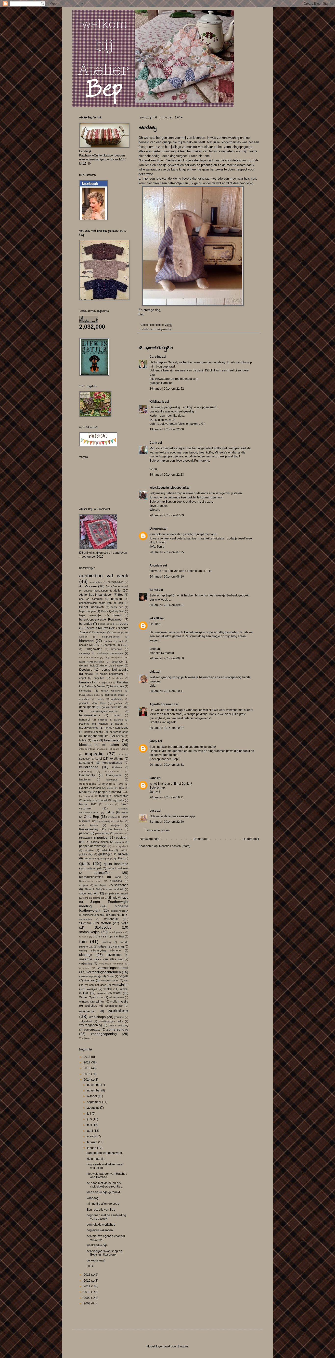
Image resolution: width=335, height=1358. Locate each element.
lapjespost (112, 779)
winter (117, 993)
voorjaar (89, 980)
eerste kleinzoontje (115, 669)
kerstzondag (88, 767)
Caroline (155, 356)
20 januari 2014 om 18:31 (167, 764)
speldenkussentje (93, 914)
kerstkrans (116, 758)
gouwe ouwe (109, 707)
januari (92, 1148)
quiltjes (119, 858)
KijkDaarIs (157, 401)
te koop (83, 936)
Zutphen (84, 1038)
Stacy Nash (116, 915)
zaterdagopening (90, 1025)
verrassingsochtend (113, 968)
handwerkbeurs (89, 715)
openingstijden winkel (110, 821)
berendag (85, 623)
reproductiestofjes (91, 877)
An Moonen (88, 586)
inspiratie (94, 753)
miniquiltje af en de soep (103, 1203)
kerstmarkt (86, 762)
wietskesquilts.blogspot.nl (168, 487)
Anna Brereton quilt (117, 586)
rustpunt (84, 885)
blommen (86, 641)
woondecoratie (114, 1005)
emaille (89, 673)
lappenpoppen (87, 783)
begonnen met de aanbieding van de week (106, 1217)
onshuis (112, 817)
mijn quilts (118, 800)
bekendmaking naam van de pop (101, 602)
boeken (83, 644)
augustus (93, 1107)
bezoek (116, 632)
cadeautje (84, 653)
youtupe (119, 1017)
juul (121, 754)
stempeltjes (85, 919)
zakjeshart (85, 1021)
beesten (116, 599)
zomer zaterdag (118, 1025)
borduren (110, 644)
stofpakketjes (89, 932)
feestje (101, 686)
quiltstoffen (102, 873)
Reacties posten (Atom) (174, 846)
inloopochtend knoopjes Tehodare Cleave (103, 749)
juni (90, 1119)
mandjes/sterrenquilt (95, 800)
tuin (83, 941)
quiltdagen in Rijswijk (113, 854)
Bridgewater (93, 649)
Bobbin (108, 641)
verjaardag (85, 963)
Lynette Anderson (90, 787)
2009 (87, 1298)
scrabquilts (101, 885)
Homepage (200, 839)
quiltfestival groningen (96, 858)
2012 (87, 1280)
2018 (87, 1057)
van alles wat (113, 959)
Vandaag (93, 1198)
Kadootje (84, 758)
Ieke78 (154, 618)
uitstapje (85, 955)
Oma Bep (91, 817)
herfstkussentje (93, 731)
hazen (119, 723)
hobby (83, 740)
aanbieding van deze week (105, 1153)
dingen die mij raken (112, 665)
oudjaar (115, 825)
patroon (84, 833)
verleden (84, 968)
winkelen (102, 993)
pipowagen (85, 837)
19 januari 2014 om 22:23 (167, 474)
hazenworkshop (88, 727)
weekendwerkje (97, 1245)
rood (118, 877)
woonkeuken (87, 1011)
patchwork (115, 829)
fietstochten (117, 686)
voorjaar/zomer (110, 980)
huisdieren (112, 740)
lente (121, 783)
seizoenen (121, 885)
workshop (118, 1010)
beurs (123, 623)
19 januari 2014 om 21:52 (167, 388)
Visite (110, 976)
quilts (84, 863)
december (94, 1085)
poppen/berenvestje (92, 846)
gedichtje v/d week (91, 699)
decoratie (117, 661)
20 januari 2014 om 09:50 (167, 658)
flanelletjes (85, 690)
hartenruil (84, 719)
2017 (87, 1062)
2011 (87, 1286)
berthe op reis (106, 623)
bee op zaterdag (91, 598)
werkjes (92, 989)
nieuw (124, 812)
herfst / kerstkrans (116, 727)
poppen (119, 842)
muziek (109, 804)
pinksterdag (102, 833)
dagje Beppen (112, 657)
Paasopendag (88, 829)
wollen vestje (119, 1001)
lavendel (107, 783)
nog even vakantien (100, 1230)
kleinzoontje (87, 775)
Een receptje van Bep (101, 1209)
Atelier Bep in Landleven (96, 594)
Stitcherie (85, 923)
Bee (121, 594)
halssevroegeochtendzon (104, 711)
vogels (123, 976)
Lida (152, 671)
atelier (117, 590)
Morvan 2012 (88, 804)
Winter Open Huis (91, 997)
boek (121, 641)
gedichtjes (117, 699)
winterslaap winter (91, 1001)
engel (82, 678)
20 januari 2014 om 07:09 (167, 515)
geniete (118, 703)
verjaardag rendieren (111, 963)
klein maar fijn (96, 1158)
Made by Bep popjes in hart (97, 792)
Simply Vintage (118, 897)
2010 (87, 1292)
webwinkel (120, 985)
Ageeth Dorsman (161, 704)
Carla (153, 442)
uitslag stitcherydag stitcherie (100, 950)
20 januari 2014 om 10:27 (167, 728)
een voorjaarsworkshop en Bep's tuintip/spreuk (104, 1252)
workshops (97, 1017)
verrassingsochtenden (104, 972)
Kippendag (85, 771)
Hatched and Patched (93, 723)
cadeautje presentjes (110, 653)
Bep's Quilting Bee (112, 611)
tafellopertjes (116, 932)
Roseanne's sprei (90, 881)
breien (124, 645)
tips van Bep (116, 936)
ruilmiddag (116, 880)
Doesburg (85, 669)
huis (95, 740)
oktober (92, 1096)
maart (91, 1136)
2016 (87, 1068)
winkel (107, 989)
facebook (117, 678)
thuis (96, 936)
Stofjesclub (103, 927)
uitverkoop (114, 955)
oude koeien (88, 825)
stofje (124, 923)
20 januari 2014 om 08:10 (167, 576)
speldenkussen (119, 910)
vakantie (85, 959)
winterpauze (116, 997)
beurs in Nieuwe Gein (101, 628)
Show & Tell (92, 889)
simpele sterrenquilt (116, 893)
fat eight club (105, 682)
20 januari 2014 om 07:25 (167, 552)
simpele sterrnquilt (93, 897)
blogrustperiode (111, 636)
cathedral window (89, 657)
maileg (103, 796)
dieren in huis (87, 665)
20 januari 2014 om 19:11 (167, 797)
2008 (87, 1303)
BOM (96, 645)
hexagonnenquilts (96, 736)
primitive (89, 850)
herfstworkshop (119, 731)
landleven (84, 779)
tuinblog (106, 942)
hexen (120, 736)
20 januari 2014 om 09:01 (167, 605)
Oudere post (251, 839)
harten (116, 715)
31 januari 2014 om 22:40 (167, 821)
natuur (110, 812)
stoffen (106, 923)
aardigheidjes (115, 581)
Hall (125, 707)
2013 (87, 1274)
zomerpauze (92, 1029)
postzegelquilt (120, 846)
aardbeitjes (96, 582)
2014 (87, 1079)
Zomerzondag (117, 1029)
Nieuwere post (149, 839)
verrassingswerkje (161, 329)
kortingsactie (113, 775)
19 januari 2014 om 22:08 (167, 429)
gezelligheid (87, 707)
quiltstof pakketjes (117, 868)
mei (90, 1125)
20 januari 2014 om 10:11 (167, 691)
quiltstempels (94, 868)
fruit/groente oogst (89, 694)
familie (84, 682)
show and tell (114, 889)
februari (92, 1142)
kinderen (117, 767)
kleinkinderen (112, 771)
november (94, 1090)
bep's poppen (87, 611)
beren (117, 615)
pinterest (119, 833)
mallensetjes (121, 795)
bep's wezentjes (90, 615)
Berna (154, 590)
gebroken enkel (114, 694)
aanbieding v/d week (103, 575)
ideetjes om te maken (99, 745)
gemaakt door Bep (92, 703)
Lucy (153, 810)
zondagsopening (104, 1034)
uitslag (119, 946)
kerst (98, 758)
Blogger (183, 1346)
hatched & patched (110, 719)
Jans (153, 778)
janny (153, 741)
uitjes (102, 946)
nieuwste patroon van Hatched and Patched (107, 1175)
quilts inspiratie (116, 864)
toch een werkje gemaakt (103, 1192)
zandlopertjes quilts (111, 1021)
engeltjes (99, 678)
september (94, 1102)
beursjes (101, 632)
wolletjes (91, 1005)
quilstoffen (107, 850)
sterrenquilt (110, 919)
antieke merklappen (96, 590)
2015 (87, 1074)
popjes (102, 837)
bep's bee (117, 607)
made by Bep (115, 788)
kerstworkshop (112, 762)
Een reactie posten (157, 830)
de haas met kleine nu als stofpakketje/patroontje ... (105, 1184)
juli (89, 1113)
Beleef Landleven (91, 607)
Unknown (156, 528)
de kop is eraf (95, 1260)
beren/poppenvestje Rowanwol (100, 619)
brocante (116, 649)
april (90, 1130)
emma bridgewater (111, 673)
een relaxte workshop (101, 1224)
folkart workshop (111, 690)
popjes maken (99, 841)
